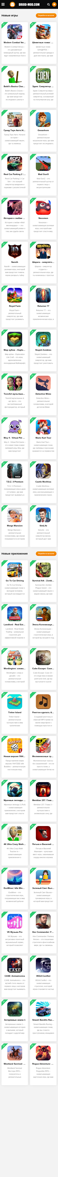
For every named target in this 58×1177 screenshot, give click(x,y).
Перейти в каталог (46, 15)
